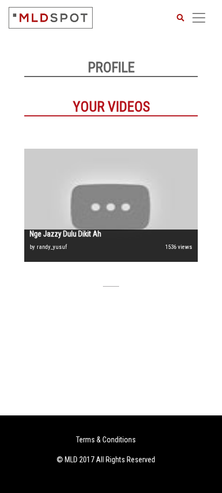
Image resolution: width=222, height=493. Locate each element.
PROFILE (111, 67)
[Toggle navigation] (198, 18)
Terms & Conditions (106, 439)
